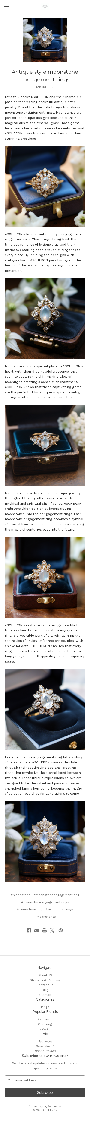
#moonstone (20, 895)
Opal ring (45, 1024)
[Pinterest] (60, 930)
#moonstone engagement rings (45, 902)
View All (45, 1029)
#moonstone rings (60, 909)
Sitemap (45, 995)
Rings (45, 1007)
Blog (45, 990)
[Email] (36, 930)
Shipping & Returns (45, 980)
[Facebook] (29, 930)
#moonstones (45, 917)
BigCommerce (53, 1106)
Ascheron (45, 1019)
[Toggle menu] (6, 6)
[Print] (44, 930)
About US (45, 975)
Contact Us (45, 985)
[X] (52, 930)
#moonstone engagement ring (56, 895)
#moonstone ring (29, 909)
